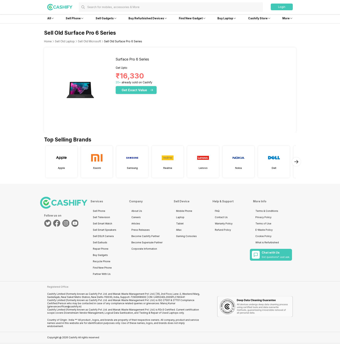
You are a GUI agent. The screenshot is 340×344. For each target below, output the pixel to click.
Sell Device (181, 201)
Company (136, 201)
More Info (259, 201)
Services (97, 201)
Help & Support (223, 201)
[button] (282, 7)
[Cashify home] (63, 7)
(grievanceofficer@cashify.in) (64, 306)
